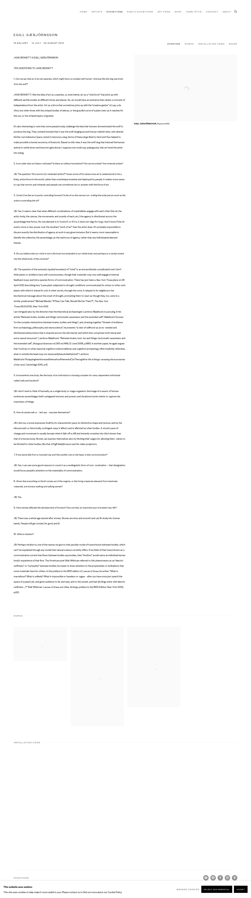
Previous (13, 801)
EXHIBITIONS (115, 11)
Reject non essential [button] (217, 889)
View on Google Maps (234, 878)
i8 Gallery (20, 11)
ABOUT (227, 11)
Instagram (227, 878)
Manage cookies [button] (21, 877)
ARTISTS (97, 11)
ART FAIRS (163, 11)
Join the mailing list (206, 878)
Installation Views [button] (211, 43)
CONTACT (212, 11)
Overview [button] (173, 43)
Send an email (213, 878)
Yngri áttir (194, 11)
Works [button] (189, 43)
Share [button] (233, 43)
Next (237, 801)
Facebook (220, 878)
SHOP (178, 11)
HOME (83, 11)
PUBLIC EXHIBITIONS (140, 11)
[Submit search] (235, 11)
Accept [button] (240, 889)
